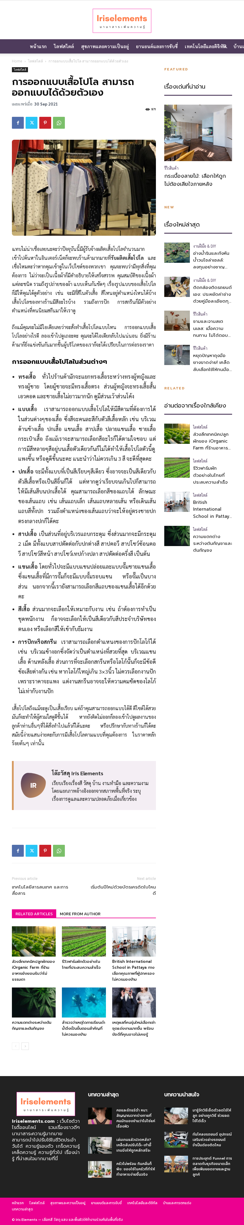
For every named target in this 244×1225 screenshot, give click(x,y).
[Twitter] (31, 123)
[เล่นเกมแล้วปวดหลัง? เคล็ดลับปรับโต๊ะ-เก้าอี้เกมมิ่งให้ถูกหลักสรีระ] (100, 1145)
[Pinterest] (45, 123)
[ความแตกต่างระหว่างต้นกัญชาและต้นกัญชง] (34, 1002)
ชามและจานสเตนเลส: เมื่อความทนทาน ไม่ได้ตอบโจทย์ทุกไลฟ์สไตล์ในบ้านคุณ (210, 335)
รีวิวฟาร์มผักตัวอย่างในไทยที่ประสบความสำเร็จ (81, 964)
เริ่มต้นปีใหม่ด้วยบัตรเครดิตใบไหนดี (123, 890)
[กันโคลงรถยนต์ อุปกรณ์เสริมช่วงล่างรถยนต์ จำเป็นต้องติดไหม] (176, 1139)
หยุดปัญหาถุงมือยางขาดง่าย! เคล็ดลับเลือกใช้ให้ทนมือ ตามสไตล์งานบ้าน (211, 366)
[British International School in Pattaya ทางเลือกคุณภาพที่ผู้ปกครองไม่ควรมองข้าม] (134, 941)
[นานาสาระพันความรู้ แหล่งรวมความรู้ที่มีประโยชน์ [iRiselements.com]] (122, 20)
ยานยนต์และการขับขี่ (157, 46)
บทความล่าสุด (22, 1209)
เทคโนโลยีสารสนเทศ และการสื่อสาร (40, 890)
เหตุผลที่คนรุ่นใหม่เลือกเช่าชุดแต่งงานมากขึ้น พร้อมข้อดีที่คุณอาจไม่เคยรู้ (133, 1028)
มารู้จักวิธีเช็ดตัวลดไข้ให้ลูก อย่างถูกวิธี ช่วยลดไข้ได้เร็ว (212, 1116)
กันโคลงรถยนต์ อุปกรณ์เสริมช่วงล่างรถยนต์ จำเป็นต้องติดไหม (212, 1140)
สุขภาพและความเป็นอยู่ (105, 46)
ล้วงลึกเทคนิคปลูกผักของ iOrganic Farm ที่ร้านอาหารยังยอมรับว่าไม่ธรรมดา (33, 970)
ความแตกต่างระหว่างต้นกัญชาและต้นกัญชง (31, 1025)
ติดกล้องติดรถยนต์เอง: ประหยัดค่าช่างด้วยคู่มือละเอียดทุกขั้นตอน (212, 298)
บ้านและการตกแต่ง (177, 1203)
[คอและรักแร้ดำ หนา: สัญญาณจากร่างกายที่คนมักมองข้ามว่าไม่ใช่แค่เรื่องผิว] (100, 1116)
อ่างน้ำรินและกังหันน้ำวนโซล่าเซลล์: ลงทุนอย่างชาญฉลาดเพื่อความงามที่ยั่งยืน (211, 267)
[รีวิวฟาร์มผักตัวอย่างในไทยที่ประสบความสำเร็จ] (84, 941)
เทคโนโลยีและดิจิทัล (205, 46)
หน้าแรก (38, 46)
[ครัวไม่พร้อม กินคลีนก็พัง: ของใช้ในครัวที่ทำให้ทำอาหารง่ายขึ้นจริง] (100, 1169)
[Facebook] (18, 123)
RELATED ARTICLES (34, 914)
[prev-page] (15, 1046)
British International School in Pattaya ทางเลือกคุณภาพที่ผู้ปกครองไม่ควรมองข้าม (133, 970)
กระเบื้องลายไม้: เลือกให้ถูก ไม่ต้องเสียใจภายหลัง (195, 180)
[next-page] (25, 1046)
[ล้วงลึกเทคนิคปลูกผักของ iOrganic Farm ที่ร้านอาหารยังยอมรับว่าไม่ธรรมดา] (34, 941)
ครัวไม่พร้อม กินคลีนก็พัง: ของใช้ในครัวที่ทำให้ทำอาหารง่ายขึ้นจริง (135, 1169)
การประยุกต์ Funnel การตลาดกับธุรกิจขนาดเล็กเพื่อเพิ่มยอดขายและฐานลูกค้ (212, 1166)
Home (17, 61)
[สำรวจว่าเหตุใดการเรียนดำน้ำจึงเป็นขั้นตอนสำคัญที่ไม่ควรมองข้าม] (84, 1002)
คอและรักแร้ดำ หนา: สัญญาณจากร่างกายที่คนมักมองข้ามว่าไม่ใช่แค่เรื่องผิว (135, 1118)
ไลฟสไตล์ (64, 46)
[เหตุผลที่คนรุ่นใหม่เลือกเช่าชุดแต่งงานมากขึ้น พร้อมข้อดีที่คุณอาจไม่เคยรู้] (134, 1002)
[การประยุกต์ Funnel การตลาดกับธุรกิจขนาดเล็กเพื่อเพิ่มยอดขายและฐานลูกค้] (176, 1164)
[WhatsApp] (59, 123)
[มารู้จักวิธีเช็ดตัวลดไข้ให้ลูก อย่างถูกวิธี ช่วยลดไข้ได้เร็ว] (176, 1116)
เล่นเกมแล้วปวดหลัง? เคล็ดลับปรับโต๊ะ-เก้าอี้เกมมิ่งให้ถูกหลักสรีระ (133, 1145)
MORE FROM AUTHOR (80, 914)
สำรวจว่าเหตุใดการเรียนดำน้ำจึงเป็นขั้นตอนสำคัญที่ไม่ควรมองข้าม (83, 1028)
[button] (225, 46)
